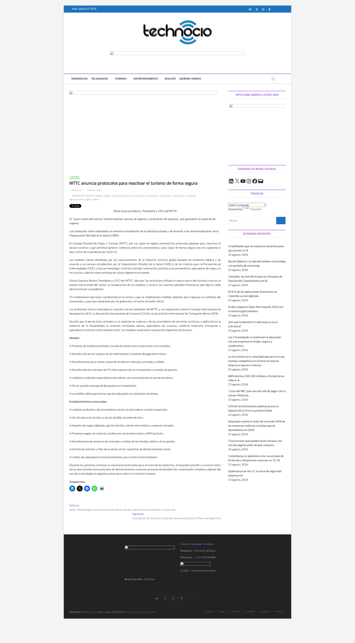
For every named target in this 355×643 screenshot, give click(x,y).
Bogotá (170, 78)
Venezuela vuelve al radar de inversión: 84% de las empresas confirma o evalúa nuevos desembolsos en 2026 (256, 426)
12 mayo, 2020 (94, 190)
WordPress (117, 612)
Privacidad (196, 543)
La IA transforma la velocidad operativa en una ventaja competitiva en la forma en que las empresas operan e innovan (256, 361)
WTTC (97, 199)
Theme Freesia (104, 612)
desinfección (78, 195)
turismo (80, 199)
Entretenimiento (146, 78)
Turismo (121, 78)
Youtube (264, 611)
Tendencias (79, 78)
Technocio (76, 190)
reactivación (165, 195)
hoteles (107, 195)
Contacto (208, 543)
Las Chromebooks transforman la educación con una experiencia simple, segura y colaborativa (254, 341)
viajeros (89, 199)
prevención (140, 195)
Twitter (222, 611)
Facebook (250, 611)
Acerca (184, 543)
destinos (90, 195)
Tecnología (99, 78)
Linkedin (209, 611)
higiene (99, 195)
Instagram (235, 611)
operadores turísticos (122, 195)
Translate (255, 209)
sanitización (178, 195)
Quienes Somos (190, 78)
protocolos (152, 195)
